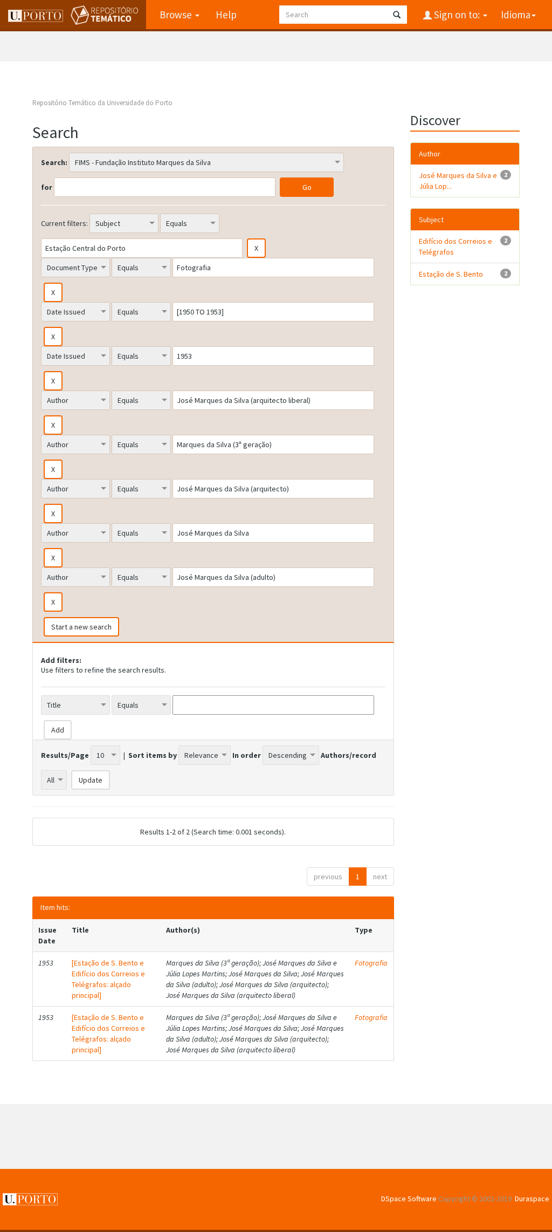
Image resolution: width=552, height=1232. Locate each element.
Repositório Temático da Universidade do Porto (102, 102)
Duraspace (532, 1198)
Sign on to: (457, 14)
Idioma (515, 14)
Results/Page (65, 755)
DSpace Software (409, 1198)
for (46, 187)
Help (226, 14)
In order (246, 755)
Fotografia (371, 963)
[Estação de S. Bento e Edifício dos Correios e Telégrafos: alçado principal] (108, 979)
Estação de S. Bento (451, 274)
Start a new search (81, 627)
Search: (54, 162)
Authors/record (348, 755)
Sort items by (152, 755)
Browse (177, 14)
